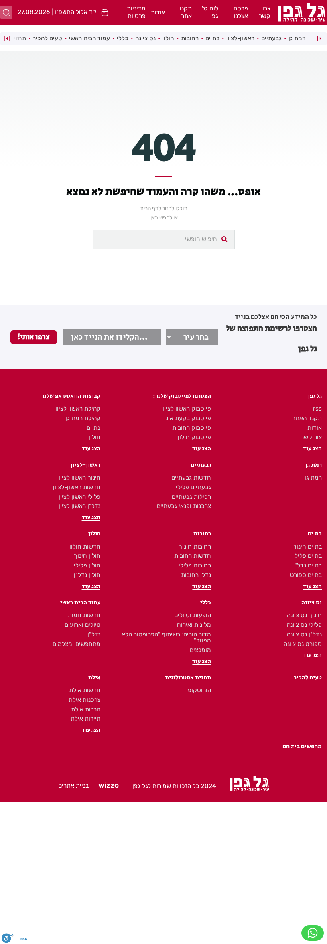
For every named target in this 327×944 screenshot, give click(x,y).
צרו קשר (264, 12)
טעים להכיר (47, 38)
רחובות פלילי (195, 565)
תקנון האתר (307, 418)
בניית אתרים (73, 785)
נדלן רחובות (196, 575)
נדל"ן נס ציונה (304, 634)
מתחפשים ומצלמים (76, 644)
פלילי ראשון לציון (79, 496)
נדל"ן (93, 634)
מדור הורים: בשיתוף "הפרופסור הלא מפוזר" (166, 637)
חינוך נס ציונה (304, 615)
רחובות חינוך (195, 546)
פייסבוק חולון (194, 437)
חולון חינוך (87, 555)
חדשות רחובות (192, 555)
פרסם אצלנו (241, 12)
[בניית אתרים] (108, 786)
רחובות (190, 38)
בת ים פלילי (307, 555)
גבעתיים (271, 38)
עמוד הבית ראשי (89, 38)
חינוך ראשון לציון (79, 477)
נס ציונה (145, 38)
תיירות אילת (85, 718)
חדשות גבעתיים (191, 477)
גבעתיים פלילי (193, 487)
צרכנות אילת (84, 699)
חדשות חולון (84, 546)
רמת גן (296, 38)
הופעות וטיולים (192, 615)
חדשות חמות (84, 615)
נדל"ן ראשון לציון (79, 506)
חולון (168, 38)
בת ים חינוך (307, 546)
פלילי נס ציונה (304, 624)
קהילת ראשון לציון (77, 408)
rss (317, 408)
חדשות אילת (84, 690)
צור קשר (311, 437)
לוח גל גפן (210, 12)
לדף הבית (150, 208)
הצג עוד (312, 448)
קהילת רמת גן (82, 418)
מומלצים (200, 650)
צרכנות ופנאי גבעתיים (184, 506)
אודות (158, 12)
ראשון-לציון (240, 38)
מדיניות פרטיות (136, 12)
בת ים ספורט (306, 575)
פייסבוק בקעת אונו (187, 418)
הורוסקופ (199, 690)
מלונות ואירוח (194, 624)
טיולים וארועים (82, 624)
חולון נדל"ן (87, 575)
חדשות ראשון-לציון (76, 487)
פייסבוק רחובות (191, 427)
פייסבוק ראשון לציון (187, 408)
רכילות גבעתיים (191, 496)
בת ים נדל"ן (307, 565)
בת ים (212, 38)
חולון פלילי (87, 565)
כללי (122, 38)
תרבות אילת (85, 709)
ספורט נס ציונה (303, 644)
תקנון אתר (185, 12)
